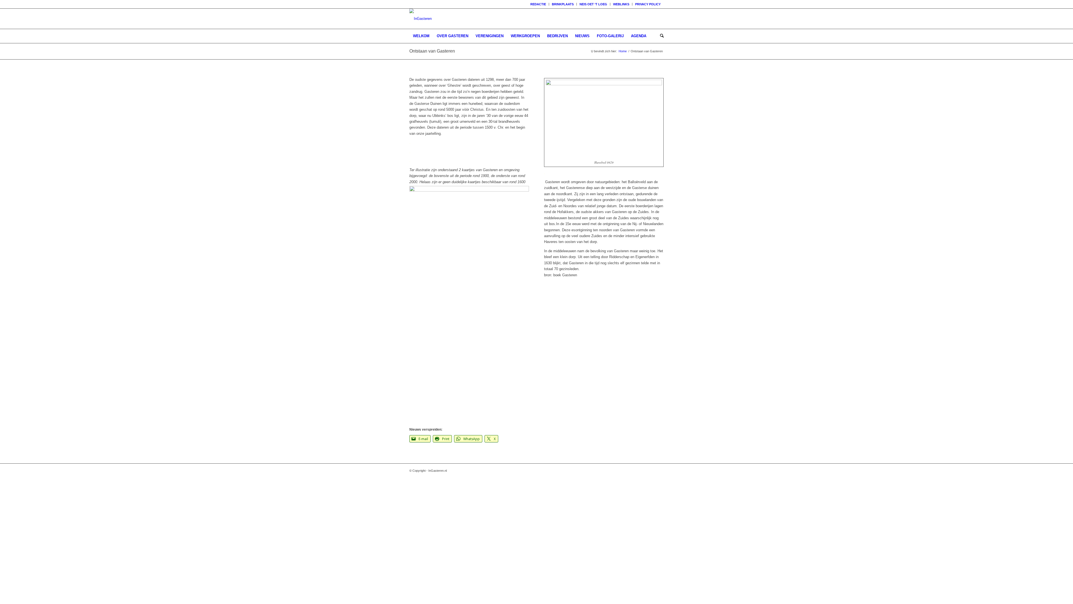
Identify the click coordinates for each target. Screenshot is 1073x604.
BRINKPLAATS (563, 4)
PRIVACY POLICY (648, 4)
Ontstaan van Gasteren (432, 51)
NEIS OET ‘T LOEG (593, 4)
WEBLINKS (621, 4)
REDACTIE (538, 4)
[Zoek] (660, 36)
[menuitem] (538, 4)
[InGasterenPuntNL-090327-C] (420, 19)
